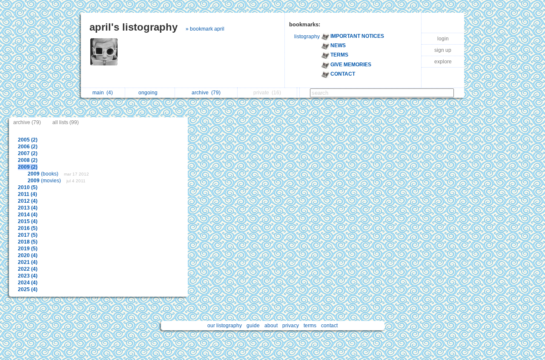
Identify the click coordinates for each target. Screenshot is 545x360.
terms (310, 326)
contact (329, 326)
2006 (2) (27, 147)
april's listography (133, 27)
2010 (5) (27, 187)
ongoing (149, 93)
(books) (44, 174)
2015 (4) (27, 221)
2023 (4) (27, 276)
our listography (224, 326)
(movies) (45, 181)
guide (253, 326)
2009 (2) (27, 167)
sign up (442, 50)
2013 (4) (27, 208)
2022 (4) (27, 269)
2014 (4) (27, 215)
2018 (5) (27, 242)
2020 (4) (27, 255)
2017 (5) (27, 235)
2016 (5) (27, 228)
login (443, 39)
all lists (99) (65, 122)
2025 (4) (27, 289)
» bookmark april (205, 29)
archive (206, 93)
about (271, 326)
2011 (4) (27, 194)
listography (307, 37)
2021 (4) (27, 262)
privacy (290, 326)
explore (443, 62)
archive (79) (27, 122)
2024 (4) (27, 283)
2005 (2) (27, 140)
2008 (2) (27, 160)
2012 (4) (27, 201)
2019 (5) (27, 249)
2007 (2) (27, 153)
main (102, 93)
